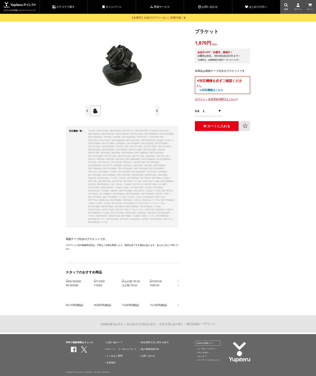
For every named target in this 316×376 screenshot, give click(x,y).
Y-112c (140, 210)
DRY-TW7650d (95, 197)
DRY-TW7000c (94, 175)
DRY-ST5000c (94, 150)
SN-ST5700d (114, 216)
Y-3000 (118, 187)
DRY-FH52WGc (129, 137)
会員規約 (111, 362)
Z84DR (114, 191)
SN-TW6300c (156, 219)
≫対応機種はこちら (211, 90)
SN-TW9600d (124, 172)
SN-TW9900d (133, 178)
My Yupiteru (203, 352)
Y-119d (156, 200)
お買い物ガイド (114, 342)
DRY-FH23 (93, 140)
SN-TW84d (146, 178)
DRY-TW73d (116, 162)
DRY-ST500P (122, 150)
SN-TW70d (117, 181)
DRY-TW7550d (141, 168)
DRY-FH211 (143, 137)
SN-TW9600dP (138, 172)
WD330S (142, 213)
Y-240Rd (105, 191)
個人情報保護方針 (150, 349)
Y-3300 (136, 216)
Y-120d (157, 191)
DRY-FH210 (128, 131)
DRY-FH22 (164, 131)
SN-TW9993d (163, 216)
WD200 (161, 150)
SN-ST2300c (130, 213)
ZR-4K (119, 184)
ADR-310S (152, 213)
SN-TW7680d (146, 206)
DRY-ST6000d (133, 143)
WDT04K (160, 210)
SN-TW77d (108, 165)
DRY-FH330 (104, 140)
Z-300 (126, 187)
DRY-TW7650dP (110, 197)
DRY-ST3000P (108, 146)
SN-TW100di (102, 131)
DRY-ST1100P (162, 194)
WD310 (91, 159)
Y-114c (104, 222)
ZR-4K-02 (147, 200)
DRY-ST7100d (122, 146)
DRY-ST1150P (122, 210)
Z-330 (144, 216)
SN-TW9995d (133, 206)
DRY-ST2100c (163, 156)
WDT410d (160, 197)
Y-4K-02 (137, 200)
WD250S (101, 159)
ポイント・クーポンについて (121, 349)
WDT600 (110, 159)
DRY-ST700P (94, 153)
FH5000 (117, 137)
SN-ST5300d (159, 165)
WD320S (92, 178)
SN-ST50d (115, 153)
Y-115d (122, 197)
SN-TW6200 (93, 219)
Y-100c (156, 181)
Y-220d (149, 191)
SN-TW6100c (112, 219)
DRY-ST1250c (94, 210)
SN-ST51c (128, 162)
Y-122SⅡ (105, 213)
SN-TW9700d (105, 181)
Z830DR (118, 165)
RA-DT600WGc (149, 159)
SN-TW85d (158, 187)
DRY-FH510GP (142, 131)
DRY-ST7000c (94, 143)
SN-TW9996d (94, 213)
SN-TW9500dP (95, 165)
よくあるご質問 (114, 355)
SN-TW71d (138, 184)
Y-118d (157, 206)
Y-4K (112, 184)
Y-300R (122, 178)
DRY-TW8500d (141, 153)
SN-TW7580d (94, 206)
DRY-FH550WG (152, 134)
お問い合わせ (148, 355)
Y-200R (113, 172)
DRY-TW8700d (124, 175)
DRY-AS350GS (118, 140)
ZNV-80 (145, 219)
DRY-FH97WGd (149, 140)
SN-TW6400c (94, 222)
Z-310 (139, 197)
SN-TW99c (157, 178)
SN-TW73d (117, 203)
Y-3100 (131, 197)
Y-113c (91, 216)
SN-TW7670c (143, 203)
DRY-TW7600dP (125, 168)
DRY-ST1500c (94, 146)
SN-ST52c (128, 165)
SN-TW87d (120, 206)
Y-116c (161, 203)
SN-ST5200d (139, 162)
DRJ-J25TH (139, 191)
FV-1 (103, 219)
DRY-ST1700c (110, 156)
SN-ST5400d (103, 178)
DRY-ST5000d (108, 150)
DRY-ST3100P (149, 150)
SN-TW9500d (153, 162)
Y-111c (152, 216)
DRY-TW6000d (133, 194)
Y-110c (138, 181)
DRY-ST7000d (108, 143)
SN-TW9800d (167, 181)
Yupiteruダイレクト (112, 323)
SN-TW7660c (108, 206)
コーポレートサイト (207, 349)
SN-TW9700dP (137, 187)
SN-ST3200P (138, 175)
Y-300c (166, 178)
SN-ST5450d (103, 184)
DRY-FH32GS (94, 134)
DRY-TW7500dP (95, 156)
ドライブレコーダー (171, 323)
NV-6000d (135, 219)
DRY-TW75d (104, 162)
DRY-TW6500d (148, 194)
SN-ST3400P (164, 213)
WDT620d (127, 200)
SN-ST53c (138, 165)
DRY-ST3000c (147, 143)
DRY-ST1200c (151, 184)
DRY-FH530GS (166, 134)
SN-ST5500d (115, 131)
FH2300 (108, 137)
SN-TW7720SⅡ (117, 213)
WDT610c (147, 181)
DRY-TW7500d (156, 153)
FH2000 (154, 131)
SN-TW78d (152, 172)
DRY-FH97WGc (133, 140)
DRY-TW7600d (110, 168)
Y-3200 (91, 203)
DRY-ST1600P (135, 150)
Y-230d (148, 187)
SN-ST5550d (101, 216)
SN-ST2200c (150, 175)
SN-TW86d (93, 194)
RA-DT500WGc (164, 159)
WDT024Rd (148, 197)
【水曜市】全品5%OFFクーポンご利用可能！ (157, 17)
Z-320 (99, 203)
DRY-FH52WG (108, 134)
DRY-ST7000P (164, 146)
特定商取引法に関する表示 (155, 342)
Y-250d (107, 203)
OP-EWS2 (92, 162)
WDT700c (92, 181)
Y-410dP (162, 184)
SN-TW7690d (167, 200)
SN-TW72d (167, 191)
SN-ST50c (105, 153)
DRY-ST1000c (136, 146)
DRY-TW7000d (125, 191)
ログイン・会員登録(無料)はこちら (216, 99)
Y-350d (169, 210)
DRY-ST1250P (108, 210)
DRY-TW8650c (109, 175)
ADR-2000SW (107, 187)
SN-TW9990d (129, 203)
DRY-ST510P (94, 191)
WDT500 (120, 159)
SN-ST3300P (94, 187)
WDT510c (92, 172)
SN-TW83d (104, 172)
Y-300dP (128, 184)
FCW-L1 (169, 140)
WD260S (148, 165)
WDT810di (104, 200)
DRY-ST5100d (124, 156)
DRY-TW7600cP (156, 168)
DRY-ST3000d (161, 143)
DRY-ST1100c (138, 156)
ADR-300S (162, 175)
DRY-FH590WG (95, 137)
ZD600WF (121, 143)
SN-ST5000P (127, 153)
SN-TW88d (127, 216)
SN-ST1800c (115, 200)
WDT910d (149, 210)
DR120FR (124, 219)
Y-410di (91, 131)
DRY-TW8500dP (133, 159)
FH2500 (92, 184)
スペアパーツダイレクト (141, 323)
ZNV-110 (167, 219)
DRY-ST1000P (150, 146)
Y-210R (114, 178)
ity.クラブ (202, 356)
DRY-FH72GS (137, 134)
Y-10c (133, 210)
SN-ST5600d (119, 194)
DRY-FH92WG (122, 134)
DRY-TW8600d (95, 168)
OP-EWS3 (162, 172)
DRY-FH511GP (156, 137)
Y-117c (153, 203)
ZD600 (160, 140)
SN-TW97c (128, 181)
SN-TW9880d (106, 194)
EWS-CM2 (150, 156)
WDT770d (93, 200)
